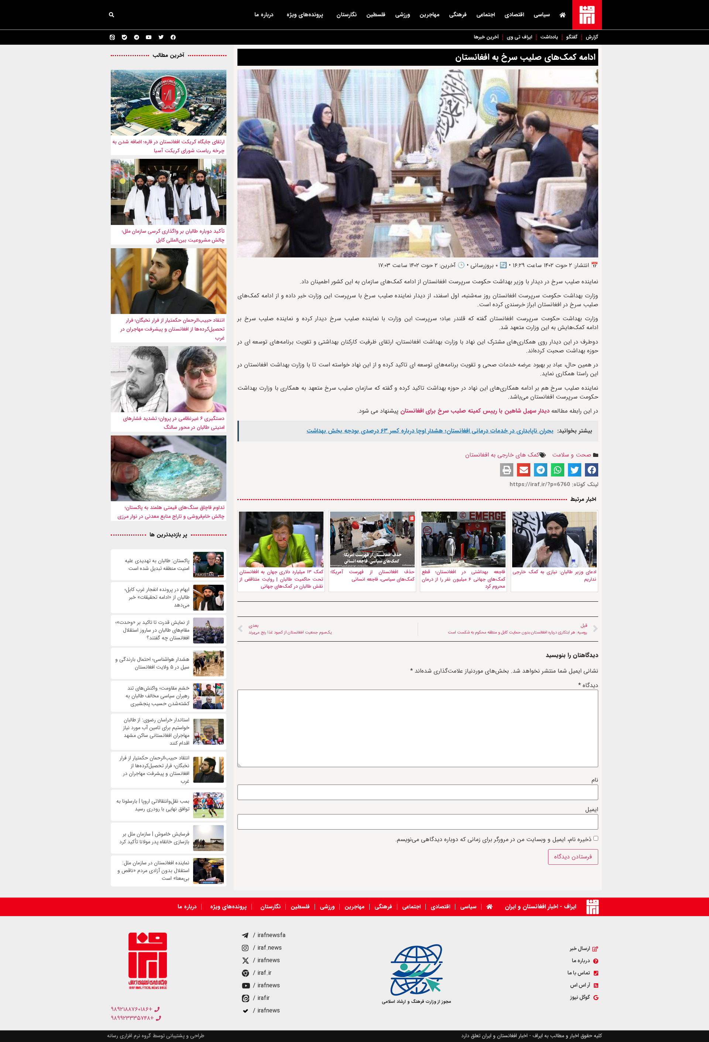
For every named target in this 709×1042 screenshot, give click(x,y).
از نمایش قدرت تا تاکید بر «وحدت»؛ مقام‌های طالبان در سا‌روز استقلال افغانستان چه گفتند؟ (152, 630)
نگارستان (346, 14)
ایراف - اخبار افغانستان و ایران (540, 906)
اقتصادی (514, 14)
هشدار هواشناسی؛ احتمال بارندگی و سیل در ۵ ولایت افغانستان (152, 663)
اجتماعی (485, 14)
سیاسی (542, 14)
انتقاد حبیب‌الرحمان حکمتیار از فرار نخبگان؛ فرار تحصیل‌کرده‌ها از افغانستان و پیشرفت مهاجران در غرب (172, 329)
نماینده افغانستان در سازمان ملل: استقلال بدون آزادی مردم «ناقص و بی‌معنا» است (153, 870)
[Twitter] (161, 37)
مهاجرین (429, 14)
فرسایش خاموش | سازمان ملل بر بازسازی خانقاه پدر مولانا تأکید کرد (154, 838)
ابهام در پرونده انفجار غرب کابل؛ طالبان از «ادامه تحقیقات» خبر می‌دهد (156, 597)
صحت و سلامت (571, 454)
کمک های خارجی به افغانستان (502, 454)
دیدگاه (588, 686)
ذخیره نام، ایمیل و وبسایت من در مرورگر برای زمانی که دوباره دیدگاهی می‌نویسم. (493, 840)
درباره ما (263, 14)
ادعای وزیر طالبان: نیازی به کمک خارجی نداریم (554, 575)
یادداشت (549, 37)
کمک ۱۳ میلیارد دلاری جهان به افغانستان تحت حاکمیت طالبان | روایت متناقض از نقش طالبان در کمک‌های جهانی (281, 579)
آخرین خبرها (486, 37)
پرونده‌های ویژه (305, 14)
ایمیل (591, 810)
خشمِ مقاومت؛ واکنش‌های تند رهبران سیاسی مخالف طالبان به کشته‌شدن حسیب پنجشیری (157, 696)
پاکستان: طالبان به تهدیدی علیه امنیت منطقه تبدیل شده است (157, 565)
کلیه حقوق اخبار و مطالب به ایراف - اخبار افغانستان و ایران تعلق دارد (531, 1036)
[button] (111, 15)
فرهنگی (458, 14)
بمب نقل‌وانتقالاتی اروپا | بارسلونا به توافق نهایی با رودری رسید (152, 805)
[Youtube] (149, 37)
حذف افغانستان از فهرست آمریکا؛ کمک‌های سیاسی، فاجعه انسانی (372, 575)
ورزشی (402, 14)
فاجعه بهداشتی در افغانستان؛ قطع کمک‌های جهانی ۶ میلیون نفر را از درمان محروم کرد (464, 579)
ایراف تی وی (519, 37)
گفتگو (572, 37)
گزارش (592, 37)
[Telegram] (136, 37)
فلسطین (376, 14)
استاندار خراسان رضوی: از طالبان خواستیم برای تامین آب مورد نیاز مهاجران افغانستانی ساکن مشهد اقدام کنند (156, 731)
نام (595, 780)
